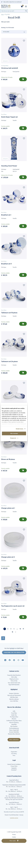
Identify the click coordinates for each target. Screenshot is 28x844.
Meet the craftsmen (14, 699)
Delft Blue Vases (14, 697)
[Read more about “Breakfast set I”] (23, 226)
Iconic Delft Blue (14, 701)
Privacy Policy (14, 766)
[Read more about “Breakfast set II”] (23, 275)
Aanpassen (13, 438)
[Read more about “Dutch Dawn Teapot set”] (23, 128)
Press (14, 755)
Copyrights (14, 768)
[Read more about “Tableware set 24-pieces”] (23, 373)
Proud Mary (14, 713)
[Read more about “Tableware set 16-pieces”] (23, 324)
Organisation (14, 751)
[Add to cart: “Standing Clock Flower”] (23, 177)
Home (2, 14)
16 (20, 629)
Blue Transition (14, 726)
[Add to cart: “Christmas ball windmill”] (23, 79)
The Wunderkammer (14, 728)
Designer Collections (14, 693)
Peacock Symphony (14, 722)
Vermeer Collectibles (14, 732)
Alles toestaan (14, 433)
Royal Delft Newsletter (14, 684)
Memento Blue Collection (14, 734)
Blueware (14, 719)
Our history (14, 753)
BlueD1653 (14, 724)
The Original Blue (14, 717)
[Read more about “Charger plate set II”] (23, 568)
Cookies (14, 837)
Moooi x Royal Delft (14, 730)
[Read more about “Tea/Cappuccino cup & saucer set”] (23, 617)
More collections (14, 740)
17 (23, 629)
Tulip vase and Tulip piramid (14, 695)
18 (12, 632)
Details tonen (19, 428)
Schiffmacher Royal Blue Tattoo (14, 720)
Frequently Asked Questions (14, 675)
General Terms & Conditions (14, 764)
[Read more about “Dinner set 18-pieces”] (23, 470)
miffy (14, 711)
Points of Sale (14, 681)
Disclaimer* (14, 770)
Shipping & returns (14, 679)
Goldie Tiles (14, 715)
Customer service (14, 818)
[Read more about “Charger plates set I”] (23, 519)
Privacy (14, 834)
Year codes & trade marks (14, 683)
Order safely (14, 677)
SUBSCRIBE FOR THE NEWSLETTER (14, 652)
